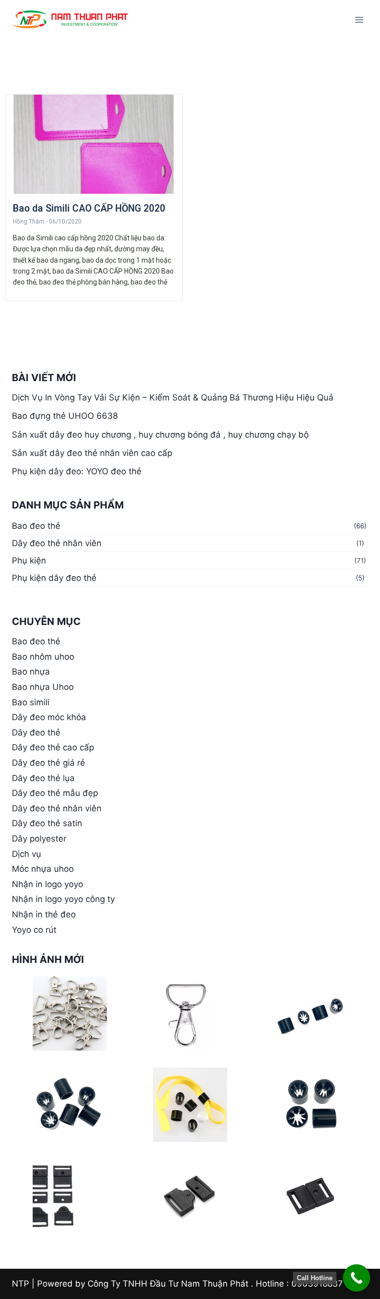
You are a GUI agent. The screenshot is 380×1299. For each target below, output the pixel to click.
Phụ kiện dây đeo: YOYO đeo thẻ (77, 471)
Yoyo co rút (34, 930)
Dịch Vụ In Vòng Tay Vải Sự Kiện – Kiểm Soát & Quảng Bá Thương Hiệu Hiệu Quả (172, 397)
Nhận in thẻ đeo (44, 914)
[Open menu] (359, 19)
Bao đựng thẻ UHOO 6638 (65, 416)
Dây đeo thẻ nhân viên (56, 543)
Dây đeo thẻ (36, 732)
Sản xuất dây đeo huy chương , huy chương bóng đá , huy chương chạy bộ (160, 435)
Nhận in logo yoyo (47, 884)
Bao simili (30, 702)
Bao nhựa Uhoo (43, 687)
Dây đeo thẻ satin (47, 823)
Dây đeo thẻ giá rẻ (48, 763)
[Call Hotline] (356, 1278)
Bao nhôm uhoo (43, 657)
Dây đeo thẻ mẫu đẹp (55, 793)
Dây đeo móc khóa (49, 717)
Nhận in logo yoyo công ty (63, 899)
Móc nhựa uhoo (43, 869)
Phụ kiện (29, 560)
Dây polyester (39, 839)
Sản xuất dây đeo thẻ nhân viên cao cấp (92, 453)
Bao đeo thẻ (36, 526)
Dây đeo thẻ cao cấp (53, 747)
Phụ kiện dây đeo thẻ (54, 578)
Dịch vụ (26, 854)
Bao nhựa (31, 672)
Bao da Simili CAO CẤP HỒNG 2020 (89, 208)
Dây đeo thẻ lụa (43, 778)
